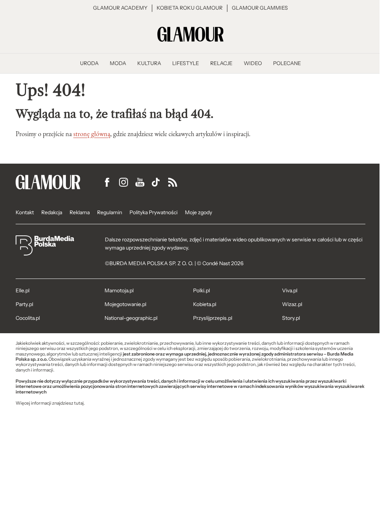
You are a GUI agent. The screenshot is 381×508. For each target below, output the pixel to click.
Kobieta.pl (204, 304)
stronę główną (91, 133)
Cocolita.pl (28, 318)
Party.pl (24, 304)
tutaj (79, 403)
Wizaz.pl (292, 304)
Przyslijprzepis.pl (212, 318)
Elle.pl (22, 290)
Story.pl (291, 318)
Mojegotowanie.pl (125, 304)
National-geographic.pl (131, 318)
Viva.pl (289, 290)
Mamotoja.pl (119, 290)
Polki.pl (201, 290)
